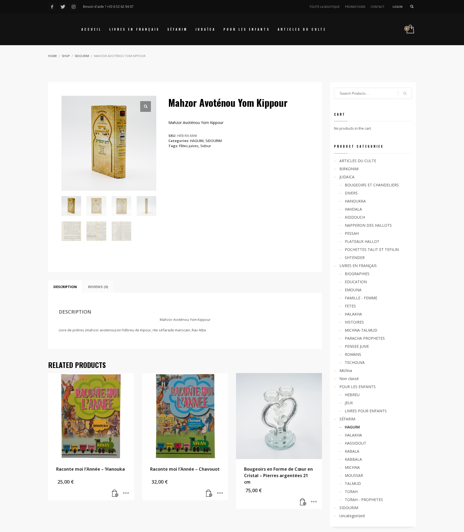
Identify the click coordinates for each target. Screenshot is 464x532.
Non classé (349, 378)
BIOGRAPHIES (357, 273)
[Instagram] (74, 7)
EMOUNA (353, 289)
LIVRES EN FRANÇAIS (358, 265)
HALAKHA (353, 314)
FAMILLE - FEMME (361, 297)
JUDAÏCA (346, 176)
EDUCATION (356, 281)
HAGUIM (197, 140)
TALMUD (353, 483)
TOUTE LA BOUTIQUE (324, 7)
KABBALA (353, 459)
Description (65, 286)
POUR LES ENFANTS (357, 386)
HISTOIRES (354, 322)
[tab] (65, 286)
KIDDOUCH (355, 217)
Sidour (205, 145)
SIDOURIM (213, 140)
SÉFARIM (347, 418)
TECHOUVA (355, 362)
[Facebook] (52, 7)
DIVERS (351, 193)
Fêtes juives (188, 145)
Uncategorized (352, 515)
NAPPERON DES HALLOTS (368, 225)
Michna (345, 370)
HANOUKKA (355, 201)
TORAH (351, 491)
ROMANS (353, 354)
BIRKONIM (348, 168)
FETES (350, 305)
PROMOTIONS (355, 7)
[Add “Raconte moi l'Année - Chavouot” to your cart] (209, 493)
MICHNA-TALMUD (361, 330)
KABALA (352, 451)
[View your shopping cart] (410, 29)
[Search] (405, 93)
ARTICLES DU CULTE (357, 160)
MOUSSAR (354, 475)
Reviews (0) (98, 286)
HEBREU (352, 394)
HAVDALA (353, 209)
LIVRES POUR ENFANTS (366, 410)
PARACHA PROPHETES (365, 338)
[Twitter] (63, 7)
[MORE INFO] (126, 493)
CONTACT (378, 7)
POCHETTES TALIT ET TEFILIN (372, 249)
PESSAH (352, 233)
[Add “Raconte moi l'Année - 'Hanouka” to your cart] (115, 493)
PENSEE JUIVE (357, 346)
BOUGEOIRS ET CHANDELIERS (372, 184)
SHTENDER (355, 257)
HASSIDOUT (355, 443)
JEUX (349, 402)
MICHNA (352, 467)
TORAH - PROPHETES (364, 499)
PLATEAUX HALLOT (362, 241)
